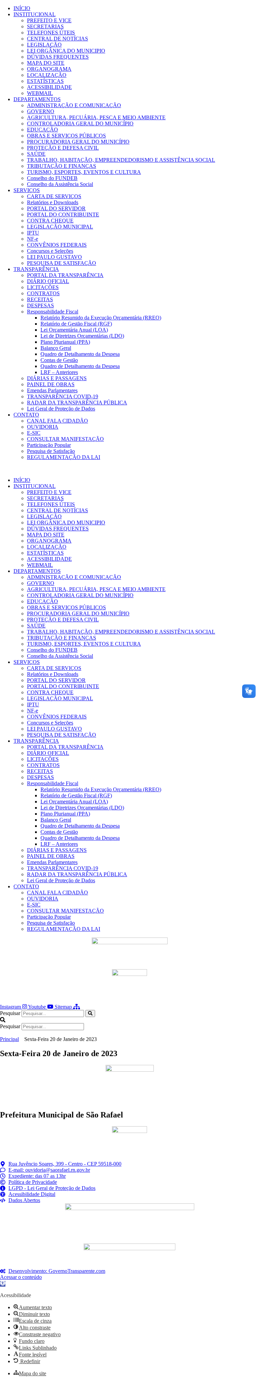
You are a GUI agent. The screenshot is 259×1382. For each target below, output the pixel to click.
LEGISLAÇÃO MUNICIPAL (60, 226)
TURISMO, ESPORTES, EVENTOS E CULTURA (84, 172)
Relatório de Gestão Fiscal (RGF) (76, 324)
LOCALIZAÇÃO (46, 75)
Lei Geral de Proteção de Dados (61, 408)
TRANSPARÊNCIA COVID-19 (62, 396)
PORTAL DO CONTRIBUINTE (63, 214)
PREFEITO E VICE (49, 20)
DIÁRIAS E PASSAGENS (57, 378)
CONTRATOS (43, 293)
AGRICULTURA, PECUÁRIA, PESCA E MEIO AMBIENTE (96, 117)
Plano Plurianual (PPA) (65, 342)
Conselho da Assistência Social (60, 184)
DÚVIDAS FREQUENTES (58, 57)
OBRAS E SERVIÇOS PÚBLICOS (66, 136)
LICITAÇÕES (43, 287)
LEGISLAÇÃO (44, 45)
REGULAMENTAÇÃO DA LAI (63, 457)
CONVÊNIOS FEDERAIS (57, 245)
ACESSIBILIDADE (49, 87)
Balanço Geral (55, 348)
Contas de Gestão (59, 360)
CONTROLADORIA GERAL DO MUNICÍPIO (80, 123)
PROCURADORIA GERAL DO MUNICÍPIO (78, 142)
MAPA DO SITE (45, 63)
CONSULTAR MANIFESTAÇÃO (65, 439)
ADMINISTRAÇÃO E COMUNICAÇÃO (74, 105)
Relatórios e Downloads (52, 202)
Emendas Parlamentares (52, 390)
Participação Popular (49, 445)
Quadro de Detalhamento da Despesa (80, 354)
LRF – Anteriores (59, 372)
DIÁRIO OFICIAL (48, 281)
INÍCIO (21, 8)
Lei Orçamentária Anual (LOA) (74, 330)
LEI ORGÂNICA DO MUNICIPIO (66, 51)
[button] (129, 469)
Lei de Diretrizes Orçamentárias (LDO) (82, 336)
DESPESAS (40, 305)
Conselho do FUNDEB (52, 178)
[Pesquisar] (90, 1013)
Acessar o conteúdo (21, 1277)
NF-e (32, 239)
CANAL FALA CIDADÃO (57, 421)
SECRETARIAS (45, 26)
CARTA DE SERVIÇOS (54, 196)
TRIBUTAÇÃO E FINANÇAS (61, 166)
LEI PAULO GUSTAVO (54, 257)
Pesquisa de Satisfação (51, 451)
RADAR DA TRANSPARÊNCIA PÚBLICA (77, 402)
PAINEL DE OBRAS (51, 384)
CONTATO (26, 415)
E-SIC (33, 433)
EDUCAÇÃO (42, 129)
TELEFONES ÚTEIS (51, 32)
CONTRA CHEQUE (50, 220)
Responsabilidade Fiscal (52, 311)
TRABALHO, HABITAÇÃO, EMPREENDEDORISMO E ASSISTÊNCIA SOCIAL (121, 160)
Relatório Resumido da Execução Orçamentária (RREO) (100, 317)
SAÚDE (36, 154)
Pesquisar (10, 1013)
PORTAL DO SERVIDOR (56, 208)
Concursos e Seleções (50, 251)
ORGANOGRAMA (49, 69)
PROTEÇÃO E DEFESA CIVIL (63, 148)
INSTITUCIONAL (34, 14)
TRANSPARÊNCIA (36, 269)
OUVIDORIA (42, 427)
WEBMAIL (40, 93)
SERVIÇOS (26, 190)
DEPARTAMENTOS (37, 99)
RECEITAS (40, 299)
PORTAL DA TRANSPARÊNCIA (65, 275)
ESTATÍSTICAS (45, 81)
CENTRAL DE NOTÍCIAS (57, 38)
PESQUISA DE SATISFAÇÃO (61, 263)
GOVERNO (40, 111)
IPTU (33, 233)
